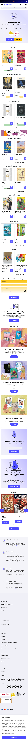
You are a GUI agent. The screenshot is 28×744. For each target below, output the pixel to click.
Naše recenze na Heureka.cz (7, 604)
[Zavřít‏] (26, 1)
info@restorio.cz (19, 679)
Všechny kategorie (14, 297)
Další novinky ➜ (20, 128)
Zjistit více (12, 733)
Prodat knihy (18, 39)
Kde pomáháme (4, 645)
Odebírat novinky (14, 451)
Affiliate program (4, 668)
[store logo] (8, 5)
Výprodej (3, 639)
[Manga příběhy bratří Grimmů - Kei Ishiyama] (7, 504)
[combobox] (14, 8)
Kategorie (3, 636)
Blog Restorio (3, 661)
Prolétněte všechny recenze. (16, 588)
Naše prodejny (4, 607)
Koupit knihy (10, 39)
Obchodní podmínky (5, 658)
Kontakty (3, 671)
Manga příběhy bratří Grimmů (6, 515)
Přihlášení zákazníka (5, 610)
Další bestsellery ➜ (19, 162)
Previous (2, 510)
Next (26, 510)
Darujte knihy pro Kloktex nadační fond (9, 648)
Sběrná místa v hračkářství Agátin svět (9, 642)
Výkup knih (3, 627)
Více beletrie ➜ (20, 191)
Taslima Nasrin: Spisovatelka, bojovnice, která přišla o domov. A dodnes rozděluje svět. (14, 384)
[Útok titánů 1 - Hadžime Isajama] (20, 504)
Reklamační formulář (5, 613)
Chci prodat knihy (14, 320)
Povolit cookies (14, 737)
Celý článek (14, 356)
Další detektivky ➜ (19, 245)
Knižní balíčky (4, 633)
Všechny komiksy (14, 528)
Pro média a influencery (6, 664)
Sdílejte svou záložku (5, 620)
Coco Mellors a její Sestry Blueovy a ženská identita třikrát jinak (14, 417)
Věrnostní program (5, 655)
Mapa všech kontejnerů (14, 486)
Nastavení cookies (14, 741)
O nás (2, 617)
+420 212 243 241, (9, 680)
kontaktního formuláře (6, 679)
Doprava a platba (4, 601)
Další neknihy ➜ (20, 274)
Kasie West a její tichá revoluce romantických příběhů (14, 350)
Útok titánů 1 (18, 515)
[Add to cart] (11, 68)
